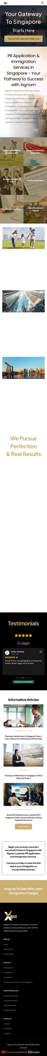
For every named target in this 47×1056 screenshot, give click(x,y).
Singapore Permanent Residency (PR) (12, 151)
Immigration (19, 731)
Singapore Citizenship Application (35, 151)
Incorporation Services (11, 209)
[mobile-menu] (41, 2)
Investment (28, 809)
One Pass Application (35, 180)
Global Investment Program (35, 209)
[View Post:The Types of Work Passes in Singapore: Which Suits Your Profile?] (24, 755)
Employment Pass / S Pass (12, 180)
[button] (23, 39)
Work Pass (28, 731)
